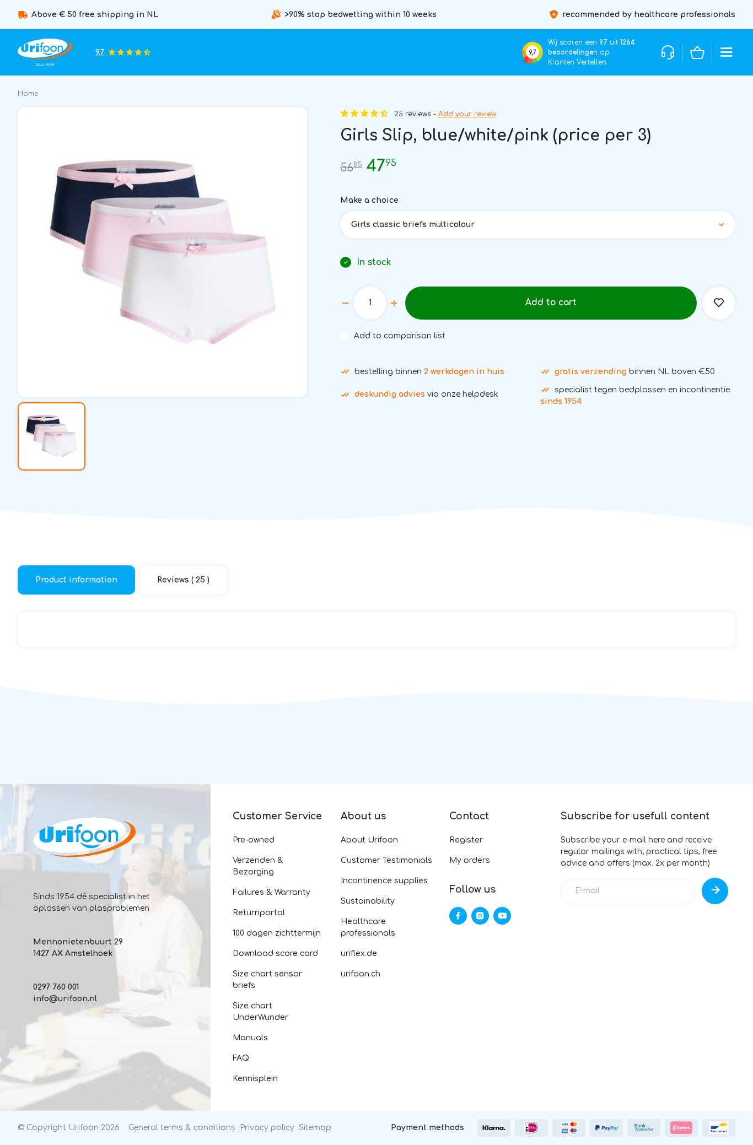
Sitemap (315, 1128)
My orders (469, 860)
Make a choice (369, 200)
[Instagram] (480, 916)
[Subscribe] (715, 891)
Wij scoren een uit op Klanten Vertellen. (591, 52)
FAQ (241, 1058)
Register (466, 840)
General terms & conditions (181, 1128)
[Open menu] (726, 52)
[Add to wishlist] (718, 303)
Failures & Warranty (271, 892)
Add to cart (551, 302)
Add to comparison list (399, 336)
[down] (345, 303)
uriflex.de (359, 953)
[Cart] (697, 52)
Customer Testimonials (386, 860)
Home (28, 94)
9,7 (532, 53)
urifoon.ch (360, 974)
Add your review (467, 114)
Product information (76, 580)
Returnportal (259, 913)
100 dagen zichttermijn (277, 933)
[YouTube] (502, 916)
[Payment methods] (493, 1128)
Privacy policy (267, 1128)
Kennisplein (255, 1078)
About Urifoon (369, 840)
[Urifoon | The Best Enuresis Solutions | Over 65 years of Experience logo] (45, 52)
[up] (394, 303)
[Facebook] (458, 916)
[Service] (668, 52)
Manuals (250, 1038)
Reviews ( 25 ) (183, 580)
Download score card (275, 953)
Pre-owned (254, 840)
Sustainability (368, 901)
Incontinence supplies (384, 881)
